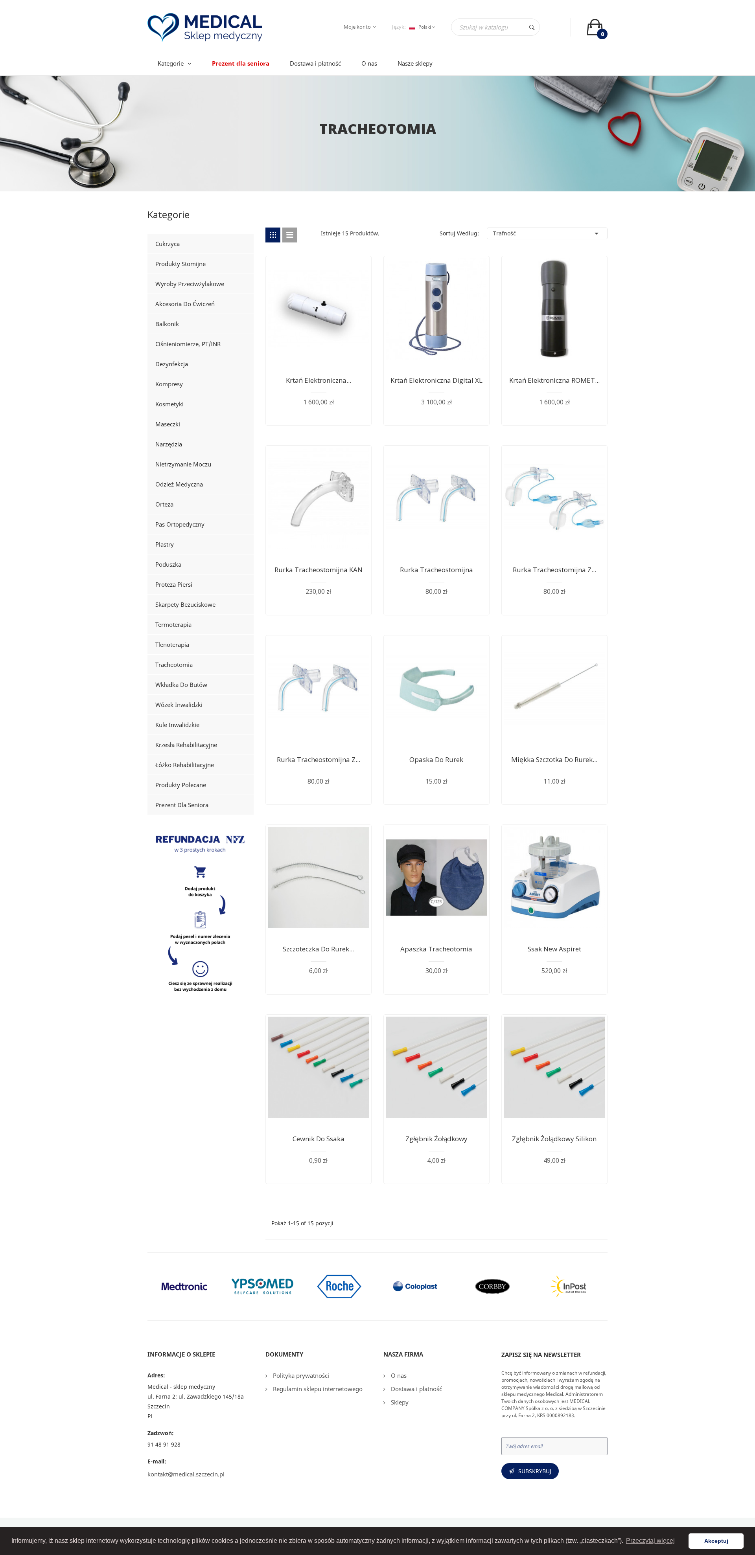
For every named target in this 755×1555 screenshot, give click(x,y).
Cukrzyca (167, 244)
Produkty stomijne (180, 264)
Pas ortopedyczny (179, 524)
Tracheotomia (174, 664)
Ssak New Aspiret (554, 948)
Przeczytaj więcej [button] (650, 1540)
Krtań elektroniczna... (318, 380)
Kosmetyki (169, 404)
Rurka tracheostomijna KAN (318, 569)
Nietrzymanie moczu (183, 464)
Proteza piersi (173, 584)
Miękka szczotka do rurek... (554, 759)
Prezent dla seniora (181, 805)
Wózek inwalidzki (179, 705)
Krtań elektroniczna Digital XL (436, 380)
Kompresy (169, 384)
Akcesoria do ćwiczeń (185, 304)
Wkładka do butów (181, 684)
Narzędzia (168, 444)
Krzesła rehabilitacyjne (186, 745)
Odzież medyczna (179, 484)
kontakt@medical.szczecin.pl (186, 1474)
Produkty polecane (180, 785)
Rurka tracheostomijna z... (554, 569)
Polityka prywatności (300, 1375)
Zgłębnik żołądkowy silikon (554, 1138)
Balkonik (167, 324)
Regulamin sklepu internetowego (317, 1389)
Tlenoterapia (172, 644)
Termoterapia (173, 624)
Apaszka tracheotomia (436, 948)
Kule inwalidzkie (177, 725)
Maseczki (167, 424)
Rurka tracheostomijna (436, 569)
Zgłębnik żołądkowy (436, 1138)
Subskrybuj (534, 1471)
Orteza (164, 504)
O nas (398, 1375)
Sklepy (399, 1402)
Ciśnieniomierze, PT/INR (188, 344)
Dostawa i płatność (415, 1389)
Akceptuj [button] (716, 1541)
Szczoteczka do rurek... (318, 948)
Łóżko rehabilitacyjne (184, 765)
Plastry (164, 544)
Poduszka (168, 564)
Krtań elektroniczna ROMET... (554, 380)
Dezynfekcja (171, 364)
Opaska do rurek (436, 759)
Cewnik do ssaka (318, 1138)
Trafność (547, 233)
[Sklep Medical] (200, 915)
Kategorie (168, 216)
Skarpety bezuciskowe (185, 604)
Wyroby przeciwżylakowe (189, 284)
